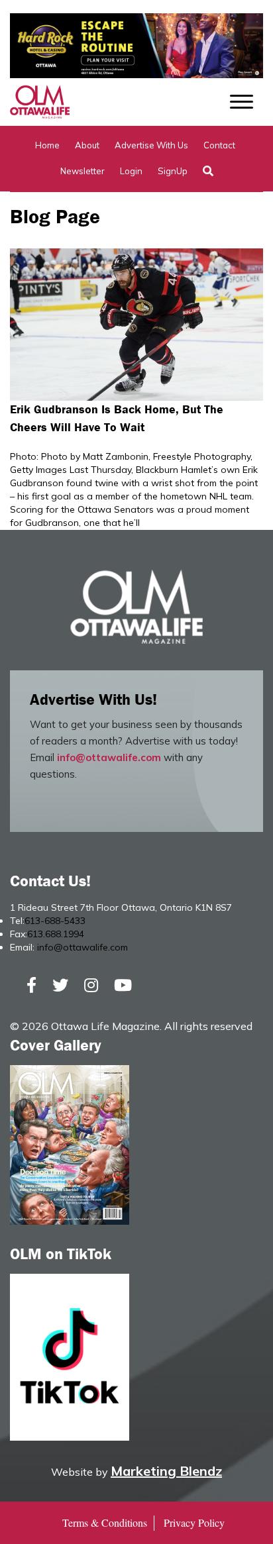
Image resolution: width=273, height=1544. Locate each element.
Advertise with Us (151, 145)
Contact (219, 145)
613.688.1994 (55, 934)
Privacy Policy (194, 1522)
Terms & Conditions (104, 1522)
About (87, 145)
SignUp (173, 171)
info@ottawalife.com (109, 757)
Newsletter (82, 171)
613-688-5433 (55, 921)
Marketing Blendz (166, 1471)
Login (131, 171)
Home (47, 145)
